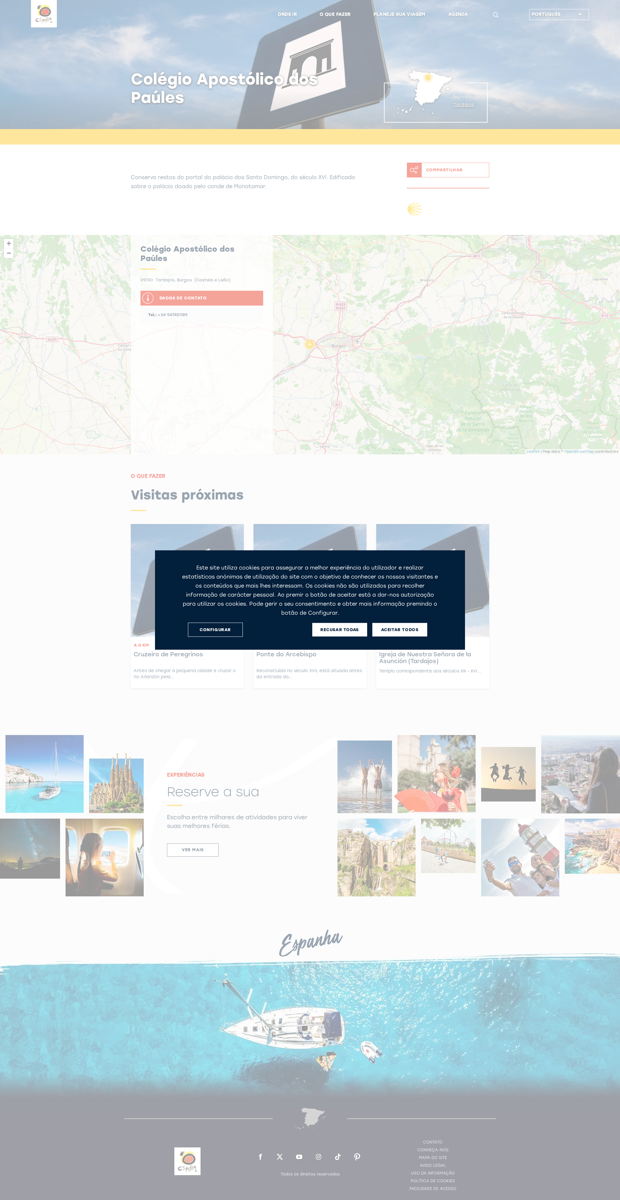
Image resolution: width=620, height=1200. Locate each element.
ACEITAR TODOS (399, 629)
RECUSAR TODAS (339, 629)
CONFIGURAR (215, 629)
